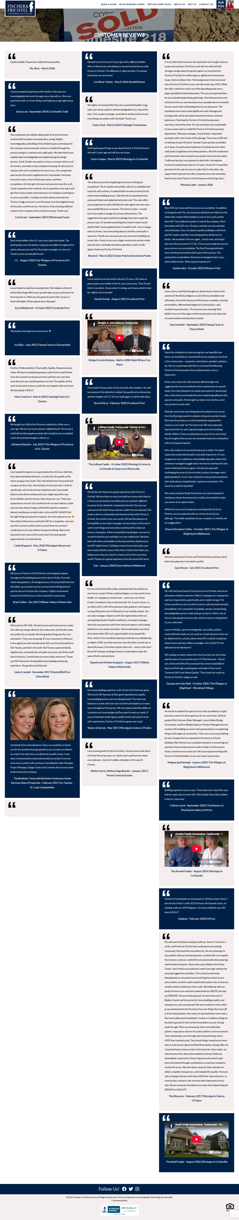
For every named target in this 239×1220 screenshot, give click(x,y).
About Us (179, 4)
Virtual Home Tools (159, 4)
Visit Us (192, 4)
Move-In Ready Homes (132, 4)
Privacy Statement (126, 1197)
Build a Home (108, 4)
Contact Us (206, 4)
